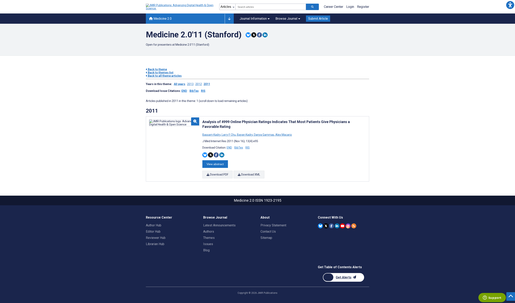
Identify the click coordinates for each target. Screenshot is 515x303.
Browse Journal (286, 19)
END (184, 90)
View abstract (215, 164)
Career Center (333, 7)
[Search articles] (312, 7)
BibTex (194, 90)
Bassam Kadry (211, 134)
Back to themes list (160, 72)
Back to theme (157, 69)
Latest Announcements (219, 225)
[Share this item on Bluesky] (248, 34)
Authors (208, 231)
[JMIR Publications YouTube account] (342, 225)
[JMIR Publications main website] (180, 7)
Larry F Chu (228, 134)
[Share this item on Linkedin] (265, 34)
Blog (206, 250)
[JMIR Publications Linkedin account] (337, 225)
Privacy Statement (273, 225)
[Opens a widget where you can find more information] (492, 298)
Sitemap (266, 238)
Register (363, 7)
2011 (207, 84)
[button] (510, 4)
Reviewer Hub (156, 238)
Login (350, 7)
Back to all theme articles (164, 75)
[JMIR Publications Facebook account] (331, 225)
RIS (203, 90)
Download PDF (218, 174)
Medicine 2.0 (162, 19)
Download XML (250, 174)
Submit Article (318, 19)
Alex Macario (283, 134)
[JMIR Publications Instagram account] (348, 225)
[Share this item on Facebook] (259, 34)
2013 (190, 84)
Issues (208, 244)
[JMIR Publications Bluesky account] (320, 225)
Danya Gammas (264, 134)
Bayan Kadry (244, 134)
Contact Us (268, 231)
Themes (209, 238)
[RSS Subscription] (353, 225)
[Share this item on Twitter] (253, 34)
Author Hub (153, 225)
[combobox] (270, 7)
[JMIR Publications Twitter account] (326, 225)
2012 (198, 84)
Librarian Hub (155, 244)
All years (179, 84)
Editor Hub (153, 231)
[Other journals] (229, 19)
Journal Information (253, 19)
